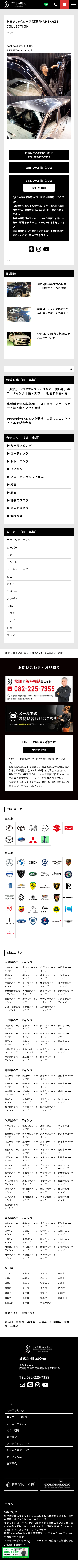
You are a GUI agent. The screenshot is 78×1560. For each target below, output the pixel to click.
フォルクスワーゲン (19, 569)
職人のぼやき (19, 508)
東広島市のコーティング (48, 985)
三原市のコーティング (65, 969)
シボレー (12, 591)
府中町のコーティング (48, 993)
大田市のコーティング (12, 1085)
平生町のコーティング (30, 1059)
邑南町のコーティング (12, 1101)
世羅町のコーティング (30, 1009)
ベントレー (13, 562)
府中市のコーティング (48, 977)
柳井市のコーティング (30, 1043)
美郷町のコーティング (65, 1093)
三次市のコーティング (65, 977)
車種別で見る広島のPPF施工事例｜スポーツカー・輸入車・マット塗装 (39, 406)
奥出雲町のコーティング (12, 1093)
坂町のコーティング (30, 1000)
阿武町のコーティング (48, 1059)
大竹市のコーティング (30, 985)
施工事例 (12, 1463)
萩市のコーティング (65, 1027)
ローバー (12, 547)
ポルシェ (12, 584)
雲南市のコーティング (65, 1085)
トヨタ (11, 613)
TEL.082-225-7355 (34, 1377)
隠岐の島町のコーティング (48, 1109)
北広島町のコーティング (65, 1000)
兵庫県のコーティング (18, 1120)
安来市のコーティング (30, 1085)
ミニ (9, 576)
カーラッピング (21, 445)
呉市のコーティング (30, 969)
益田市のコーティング (65, 1077)
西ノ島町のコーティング (12, 1109)
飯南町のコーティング (30, 1093)
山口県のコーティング (18, 1020)
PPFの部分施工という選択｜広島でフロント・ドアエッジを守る (39, 420)
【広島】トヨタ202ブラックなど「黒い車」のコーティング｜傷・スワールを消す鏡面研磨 (38, 391)
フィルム (16, 469)
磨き (13, 492)
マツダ (11, 635)
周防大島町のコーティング (30, 1051)
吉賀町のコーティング (48, 1101)
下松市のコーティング (30, 1035)
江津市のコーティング (48, 1085)
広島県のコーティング (18, 962)
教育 (13, 484)
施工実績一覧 (19, 652)
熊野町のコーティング (12, 1000)
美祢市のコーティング (48, 1043)
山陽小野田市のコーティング (12, 1051)
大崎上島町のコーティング (12, 1009)
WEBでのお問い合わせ (39, 167)
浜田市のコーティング (30, 1077)
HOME (7, 652)
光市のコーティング (65, 1035)
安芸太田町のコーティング (48, 1000)
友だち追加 (39, 188)
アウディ (13, 598)
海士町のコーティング (65, 1101)
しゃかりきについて (18, 1450)
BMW (10, 606)
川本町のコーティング (48, 1093)
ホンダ (11, 620)
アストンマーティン (19, 540)
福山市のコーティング (30, 977)
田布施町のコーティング (12, 1059)
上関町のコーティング (65, 1051)
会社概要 (12, 1436)
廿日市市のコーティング (65, 985)
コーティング (19, 453)
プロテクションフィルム (27, 477)
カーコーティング (17, 1423)
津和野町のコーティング (30, 1101)
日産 (9, 628)
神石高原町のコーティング (48, 1009)
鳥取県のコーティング (18, 1218)
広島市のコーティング (12, 969)
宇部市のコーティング (30, 1027)
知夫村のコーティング (30, 1109)
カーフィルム (14, 1456)
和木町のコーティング (48, 1051)
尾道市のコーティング (12, 977)
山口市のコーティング (48, 1027)
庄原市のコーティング (12, 985)
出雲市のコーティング (48, 1077)
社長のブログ (19, 500)
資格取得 (16, 516)
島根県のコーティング (18, 1070)
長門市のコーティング (12, 1043)
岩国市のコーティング (48, 1035)
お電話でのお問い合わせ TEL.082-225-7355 (39, 155)
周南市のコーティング (65, 1043)
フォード (12, 554)
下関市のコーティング (12, 1027)
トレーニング (19, 461)
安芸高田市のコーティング (12, 993)
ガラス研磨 (13, 1430)
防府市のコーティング (12, 1035)
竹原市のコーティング (48, 969)
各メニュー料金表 (17, 1417)
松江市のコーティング (12, 1077)
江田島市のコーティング (30, 993)
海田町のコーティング (65, 993)
